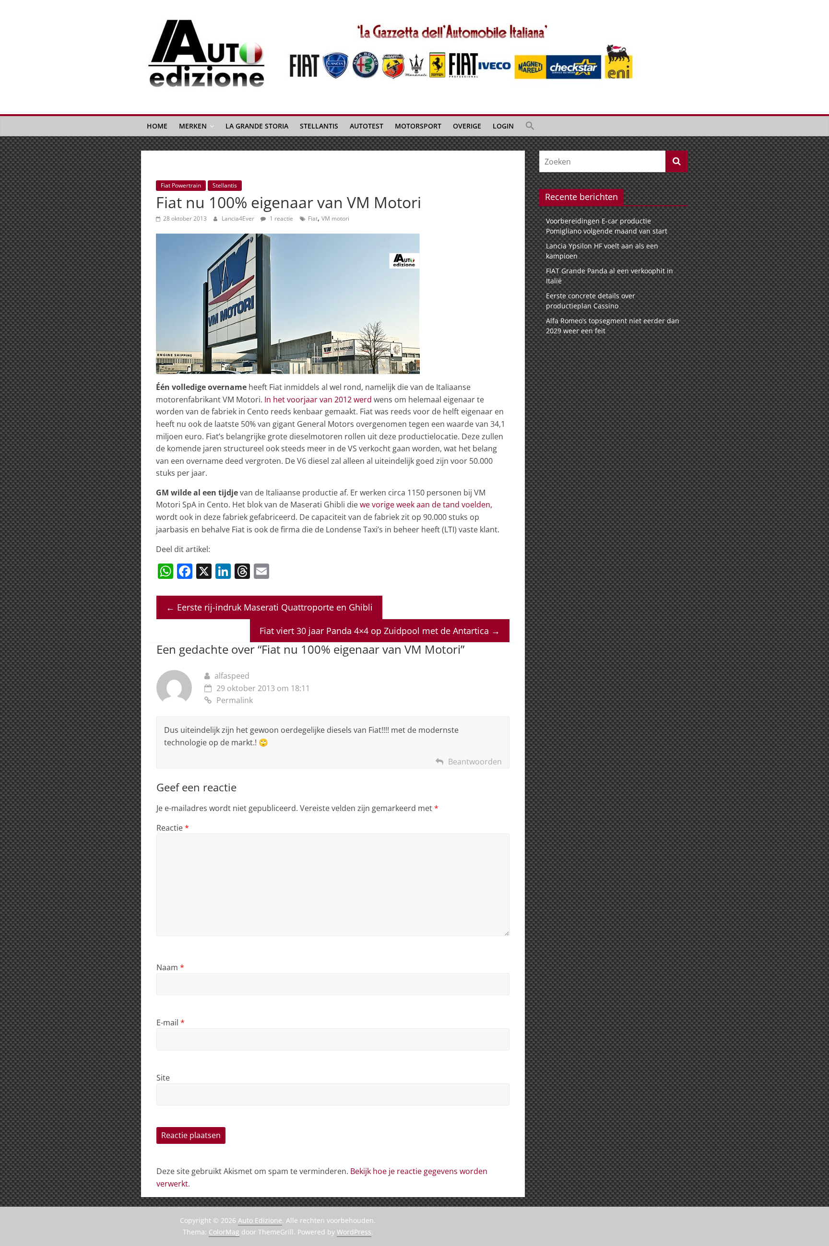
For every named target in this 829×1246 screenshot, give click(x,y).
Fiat (313, 218)
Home (157, 125)
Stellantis (319, 125)
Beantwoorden (475, 761)
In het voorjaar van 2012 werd (318, 399)
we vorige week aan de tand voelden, (426, 504)
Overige (467, 125)
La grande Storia (256, 125)
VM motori (335, 218)
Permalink (234, 700)
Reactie (172, 828)
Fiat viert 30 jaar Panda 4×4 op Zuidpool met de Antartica (380, 630)
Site (163, 1077)
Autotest (366, 125)
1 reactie (280, 218)
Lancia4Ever (239, 218)
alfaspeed (231, 675)
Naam (170, 967)
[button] (530, 126)
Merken (193, 125)
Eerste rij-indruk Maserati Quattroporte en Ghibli (269, 607)
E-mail (170, 1022)
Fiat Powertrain (181, 185)
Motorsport (418, 125)
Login (503, 125)
